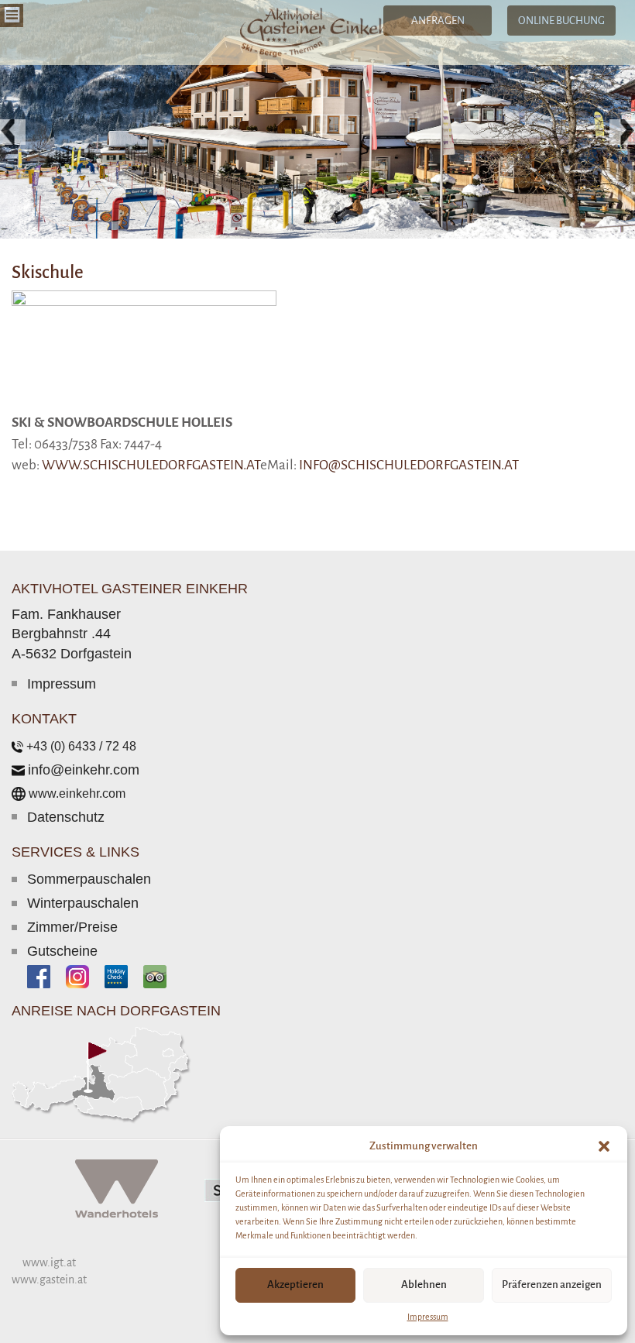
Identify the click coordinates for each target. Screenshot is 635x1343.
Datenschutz (66, 817)
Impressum (427, 1316)
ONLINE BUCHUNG (561, 20)
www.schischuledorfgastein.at (151, 465)
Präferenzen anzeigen (552, 1284)
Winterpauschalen (83, 903)
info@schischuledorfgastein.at (409, 465)
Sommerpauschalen (89, 879)
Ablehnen (424, 1284)
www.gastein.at (49, 1279)
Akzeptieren (295, 1284)
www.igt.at (49, 1262)
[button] (604, 1146)
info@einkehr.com (83, 770)
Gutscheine (62, 951)
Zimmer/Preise (72, 927)
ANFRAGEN (438, 20)
